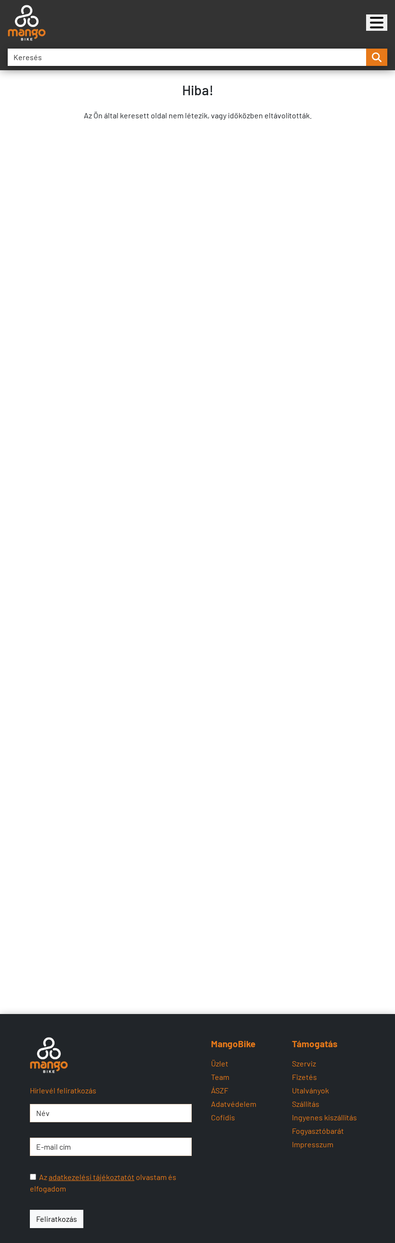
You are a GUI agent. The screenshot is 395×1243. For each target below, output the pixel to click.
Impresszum (312, 1144)
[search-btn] (376, 57)
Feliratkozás (56, 1218)
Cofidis (223, 1117)
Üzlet (219, 1063)
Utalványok (310, 1090)
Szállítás (305, 1103)
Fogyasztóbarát (318, 1130)
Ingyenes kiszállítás (324, 1117)
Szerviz (304, 1063)
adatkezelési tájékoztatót (91, 1176)
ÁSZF (219, 1090)
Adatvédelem (233, 1103)
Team (220, 1076)
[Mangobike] (376, 22)
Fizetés (304, 1076)
